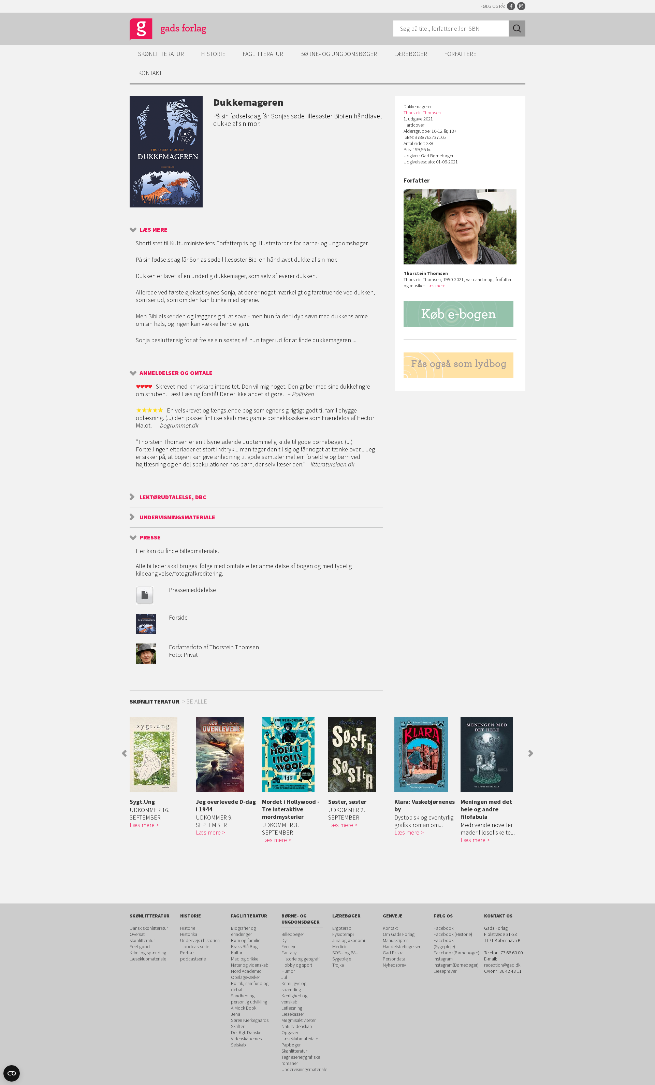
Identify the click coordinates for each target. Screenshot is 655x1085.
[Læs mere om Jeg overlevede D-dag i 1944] (227, 754)
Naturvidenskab (296, 1026)
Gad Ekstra (393, 953)
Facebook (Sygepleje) (444, 943)
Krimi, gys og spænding (293, 986)
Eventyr (288, 946)
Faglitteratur (263, 54)
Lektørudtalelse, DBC (173, 497)
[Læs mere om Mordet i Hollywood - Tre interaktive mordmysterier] (293, 754)
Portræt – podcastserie (193, 956)
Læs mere (154, 229)
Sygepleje (341, 959)
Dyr (284, 940)
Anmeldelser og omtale (176, 373)
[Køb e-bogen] (460, 314)
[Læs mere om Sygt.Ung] (161, 754)
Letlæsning (291, 1008)
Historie (213, 54)
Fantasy (288, 953)
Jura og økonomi (348, 940)
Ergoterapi (342, 928)
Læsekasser (292, 1014)
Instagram (521, 6)
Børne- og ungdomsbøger (338, 54)
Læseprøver (445, 971)
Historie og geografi (300, 959)
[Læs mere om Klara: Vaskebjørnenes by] (425, 754)
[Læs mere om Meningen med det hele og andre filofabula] (492, 754)
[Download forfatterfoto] (146, 662)
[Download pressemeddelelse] (145, 602)
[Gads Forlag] (161, 30)
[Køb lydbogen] (460, 365)
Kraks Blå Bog (244, 946)
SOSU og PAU (345, 953)
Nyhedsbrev (394, 965)
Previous (124, 753)
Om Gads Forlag (398, 934)
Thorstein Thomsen (422, 113)
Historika (188, 934)
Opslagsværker (245, 977)
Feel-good (140, 946)
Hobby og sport (296, 965)
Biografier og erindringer (243, 931)
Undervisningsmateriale (177, 517)
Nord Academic (246, 971)
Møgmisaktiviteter (298, 1020)
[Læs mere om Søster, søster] (359, 754)
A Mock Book (243, 1008)
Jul (284, 977)
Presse (150, 537)
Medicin (340, 946)
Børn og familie (245, 940)
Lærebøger (410, 54)
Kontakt (150, 73)
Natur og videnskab (249, 965)
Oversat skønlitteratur (142, 937)
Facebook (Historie (452, 934)
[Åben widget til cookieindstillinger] (11, 1073)
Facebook (511, 6)
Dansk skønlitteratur (149, 928)
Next (530, 753)
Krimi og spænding (148, 953)
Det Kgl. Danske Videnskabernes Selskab (246, 1038)
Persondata (394, 959)
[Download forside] (146, 632)
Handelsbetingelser (401, 946)
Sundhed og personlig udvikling (249, 999)
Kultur (236, 953)
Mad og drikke (244, 959)
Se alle (197, 701)
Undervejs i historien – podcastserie (200, 943)
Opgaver (289, 1032)
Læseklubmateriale (148, 959)
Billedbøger (292, 934)
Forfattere (460, 54)
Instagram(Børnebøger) (456, 965)
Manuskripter (395, 940)
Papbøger (291, 1045)
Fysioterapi (343, 934)
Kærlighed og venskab (294, 999)
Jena (235, 1014)
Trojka (338, 965)
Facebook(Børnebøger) (456, 953)
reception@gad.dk (502, 965)
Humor (288, 971)
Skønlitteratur (161, 54)
